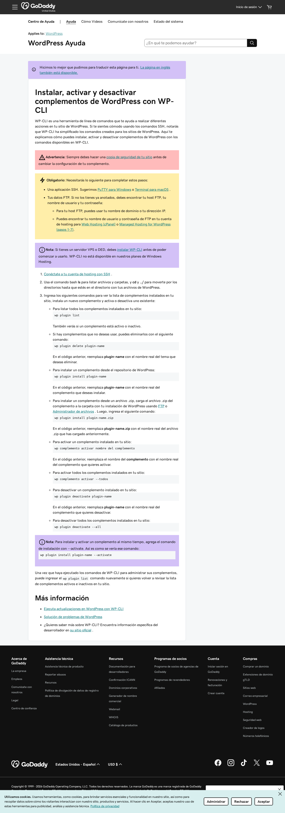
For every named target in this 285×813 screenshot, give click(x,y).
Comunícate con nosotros (128, 21)
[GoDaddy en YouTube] (270, 765)
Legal (14, 700)
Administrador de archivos (73, 411)
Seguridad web (252, 719)
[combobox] (195, 43)
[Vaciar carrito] (269, 7)
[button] (279, 790)
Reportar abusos (55, 674)
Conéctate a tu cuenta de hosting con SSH (77, 274)
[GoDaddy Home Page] (29, 764)
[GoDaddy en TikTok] (244, 765)
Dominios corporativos (123, 687)
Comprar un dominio (256, 666)
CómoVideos (91, 21)
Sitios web (249, 687)
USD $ (113, 764)
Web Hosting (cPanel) (98, 224)
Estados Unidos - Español (75, 764)
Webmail (114, 709)
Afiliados (159, 687)
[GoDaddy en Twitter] (257, 765)
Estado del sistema (168, 21)
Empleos (16, 678)
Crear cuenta (216, 693)
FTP (161, 406)
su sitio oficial (80, 630)
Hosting (248, 711)
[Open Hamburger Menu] (13, 7)
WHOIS (113, 717)
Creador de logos (254, 727)
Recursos (51, 682)
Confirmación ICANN (122, 679)
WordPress (54, 33)
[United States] (38, 5)
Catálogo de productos (123, 725)
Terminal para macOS (152, 189)
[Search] (252, 43)
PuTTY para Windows (114, 189)
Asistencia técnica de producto (64, 666)
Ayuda (71, 21)
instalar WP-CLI (129, 249)
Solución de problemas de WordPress (73, 616)
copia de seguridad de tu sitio (129, 157)
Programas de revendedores (172, 679)
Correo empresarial (255, 695)
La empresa (18, 670)
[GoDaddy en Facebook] (218, 765)
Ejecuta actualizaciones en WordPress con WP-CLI (84, 608)
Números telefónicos (256, 735)
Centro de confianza (24, 708)
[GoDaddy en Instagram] (231, 765)
